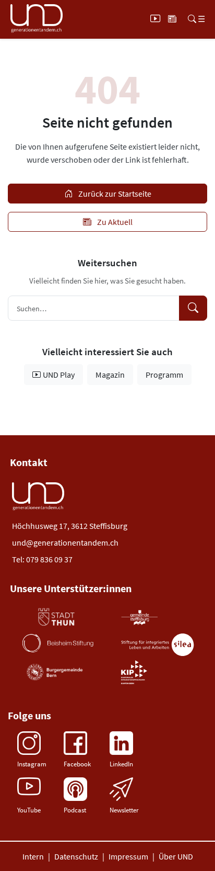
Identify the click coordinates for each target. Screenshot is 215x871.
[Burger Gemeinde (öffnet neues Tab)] (55, 672)
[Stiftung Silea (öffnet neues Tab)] (157, 645)
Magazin (110, 374)
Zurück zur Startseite (114, 193)
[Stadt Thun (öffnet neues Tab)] (55, 617)
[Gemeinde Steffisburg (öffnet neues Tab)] (139, 617)
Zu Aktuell (114, 222)
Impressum (128, 856)
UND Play (59, 374)
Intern (33, 856)
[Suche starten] (193, 308)
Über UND (176, 856)
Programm (164, 374)
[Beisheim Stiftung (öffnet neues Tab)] (57, 643)
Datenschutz (76, 856)
